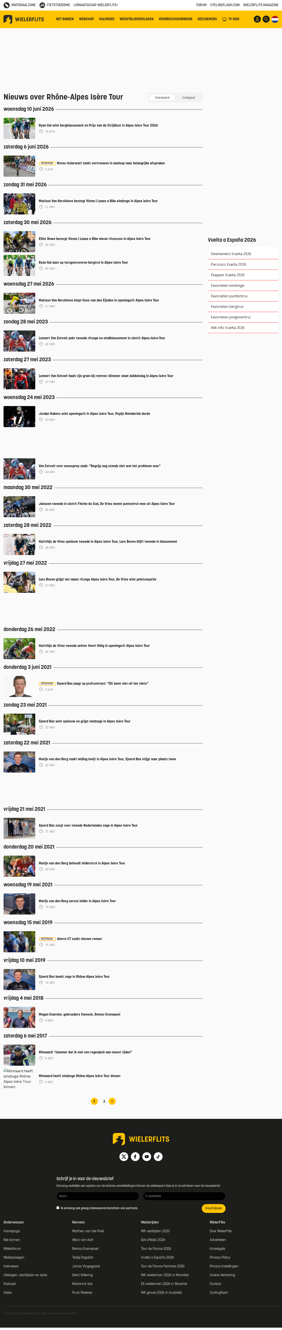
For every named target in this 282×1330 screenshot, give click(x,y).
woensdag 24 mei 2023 (29, 397)
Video (8, 1293)
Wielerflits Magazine (260, 5)
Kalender (106, 19)
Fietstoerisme (58, 5)
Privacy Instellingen (224, 1266)
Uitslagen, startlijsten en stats (25, 1275)
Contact (215, 1284)
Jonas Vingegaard (86, 1266)
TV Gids (233, 19)
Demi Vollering (82, 1275)
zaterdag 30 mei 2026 (28, 222)
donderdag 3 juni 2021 (28, 667)
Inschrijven (213, 1208)
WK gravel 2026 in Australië (161, 1293)
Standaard (162, 97)
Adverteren (218, 1240)
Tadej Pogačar (82, 1257)
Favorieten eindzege (227, 285)
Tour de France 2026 (156, 1249)
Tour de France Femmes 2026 (163, 1266)
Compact (188, 97)
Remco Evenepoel (85, 1249)
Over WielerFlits (221, 1231)
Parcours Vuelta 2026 (228, 264)
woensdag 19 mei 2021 (28, 885)
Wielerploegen (14, 1257)
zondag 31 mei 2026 (25, 185)
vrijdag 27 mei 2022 (25, 563)
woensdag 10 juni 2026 (29, 109)
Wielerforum (12, 1249)
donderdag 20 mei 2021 (29, 847)
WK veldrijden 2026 (155, 1231)
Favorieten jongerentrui (230, 317)
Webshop (86, 19)
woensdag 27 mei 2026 (29, 284)
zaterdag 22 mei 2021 (27, 743)
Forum (201, 5)
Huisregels (217, 1249)
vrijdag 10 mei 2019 (24, 960)
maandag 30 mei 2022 (28, 487)
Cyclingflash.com (225, 5)
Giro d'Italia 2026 (153, 1240)
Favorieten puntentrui (229, 296)
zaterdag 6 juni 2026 (26, 147)
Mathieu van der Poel (88, 1231)
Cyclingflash (219, 1293)
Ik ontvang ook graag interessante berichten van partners (98, 1208)
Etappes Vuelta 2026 (228, 274)
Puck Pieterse (82, 1293)
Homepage (12, 1231)
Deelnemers (207, 19)
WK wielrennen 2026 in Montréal (165, 1275)
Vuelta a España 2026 (157, 1257)
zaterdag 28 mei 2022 (27, 525)
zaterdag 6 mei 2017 (25, 1036)
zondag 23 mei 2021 (25, 705)
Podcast (10, 1284)
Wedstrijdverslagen (137, 19)
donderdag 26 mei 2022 (29, 629)
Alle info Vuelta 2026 (228, 327)
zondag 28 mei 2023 (26, 322)
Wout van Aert (82, 1240)
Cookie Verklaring (222, 1275)
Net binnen (65, 19)
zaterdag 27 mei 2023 (27, 360)
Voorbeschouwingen (175, 19)
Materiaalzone (23, 5)
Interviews (11, 1266)
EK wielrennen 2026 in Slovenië (164, 1284)
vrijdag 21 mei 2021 (24, 809)
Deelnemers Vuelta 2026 (231, 253)
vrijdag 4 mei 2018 (23, 998)
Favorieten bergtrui (227, 306)
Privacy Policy (220, 1257)
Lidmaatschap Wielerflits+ (96, 5)
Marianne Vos (82, 1284)
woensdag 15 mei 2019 (28, 922)
